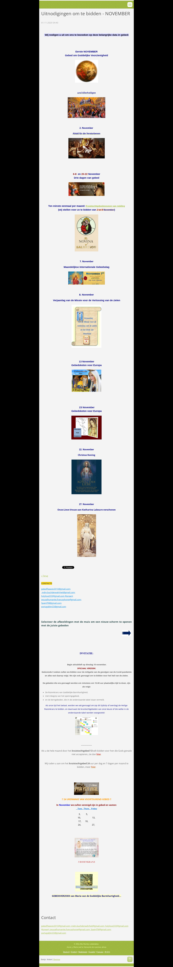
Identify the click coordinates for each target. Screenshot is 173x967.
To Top (129, 959)
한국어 (107, 952)
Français (100, 952)
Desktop (57, 960)
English (74, 952)
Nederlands (82, 952)
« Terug (44, 575)
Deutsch (66, 952)
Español (92, 952)
